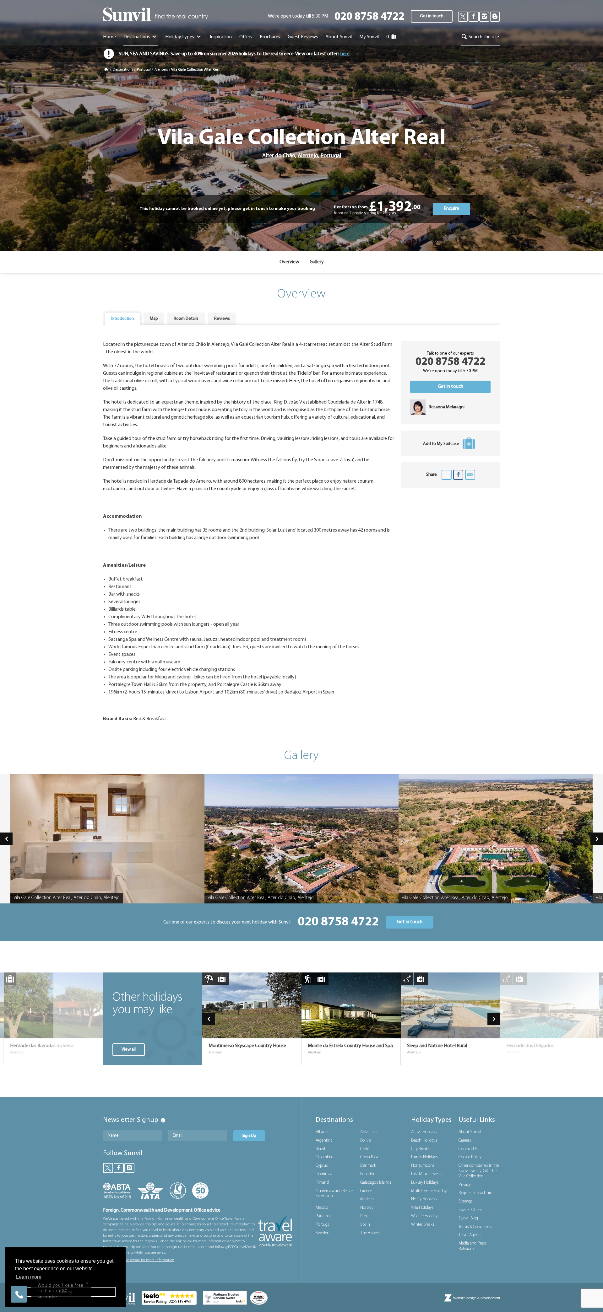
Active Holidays (424, 1132)
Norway (366, 1207)
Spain (365, 1224)
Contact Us (468, 1149)
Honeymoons (423, 1165)
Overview (289, 262)
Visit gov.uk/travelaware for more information (138, 1260)
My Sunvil (369, 37)
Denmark (368, 1165)
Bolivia (365, 1140)
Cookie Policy (470, 1157)
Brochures (270, 37)
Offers (245, 37)
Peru (364, 1216)
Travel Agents (470, 1235)
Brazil (320, 1149)
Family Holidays (424, 1157)
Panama (323, 1216)
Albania (322, 1132)
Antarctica (369, 1132)
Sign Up (249, 1135)
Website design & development (476, 1298)
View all (129, 1049)
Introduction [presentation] (122, 318)
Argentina (324, 1140)
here (345, 53)
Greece (366, 1191)
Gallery (317, 262)
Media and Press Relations (473, 1246)
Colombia (324, 1157)
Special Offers (470, 1210)
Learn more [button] (28, 1277)
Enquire (451, 208)
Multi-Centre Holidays (429, 1191)
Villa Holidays (422, 1207)
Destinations (137, 37)
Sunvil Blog (468, 1218)
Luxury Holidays (425, 1182)
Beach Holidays (424, 1140)
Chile (364, 1149)
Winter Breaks (422, 1224)
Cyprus (322, 1165)
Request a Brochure (475, 1193)
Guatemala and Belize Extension (334, 1194)
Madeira (367, 1199)
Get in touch (431, 16)
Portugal (144, 70)
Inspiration (221, 37)
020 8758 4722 (369, 17)
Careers (465, 1140)
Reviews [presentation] (222, 318)
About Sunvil (470, 1132)
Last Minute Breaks (427, 1174)
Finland (322, 1182)
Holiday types (180, 37)
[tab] (122, 319)
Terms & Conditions (475, 1226)
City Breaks (420, 1149)
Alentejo (161, 70)
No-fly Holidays (424, 1199)
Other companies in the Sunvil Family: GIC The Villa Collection (479, 1171)
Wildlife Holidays (425, 1216)
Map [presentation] (154, 318)
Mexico (322, 1207)
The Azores (370, 1233)
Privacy (465, 1184)
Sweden (322, 1233)
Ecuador (367, 1174)
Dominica (324, 1174)
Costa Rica (369, 1157)
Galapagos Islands (375, 1182)
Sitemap (465, 1201)
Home (109, 37)
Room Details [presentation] (186, 318)
